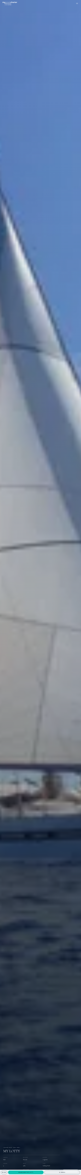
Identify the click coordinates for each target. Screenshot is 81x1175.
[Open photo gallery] (40, 587)
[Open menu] (77, 3)
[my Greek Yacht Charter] (10, 3)
